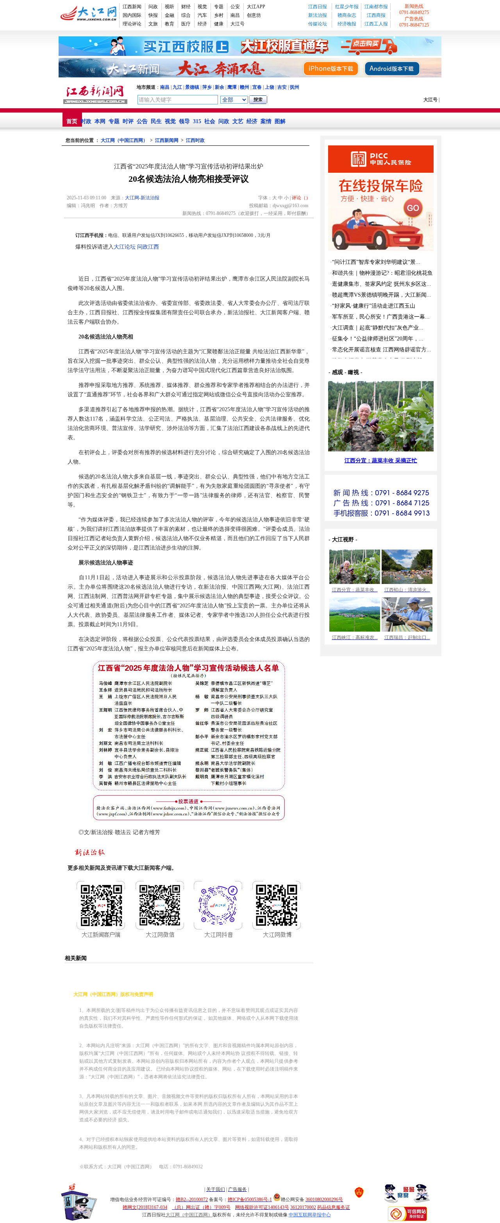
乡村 (218, 15)
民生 (156, 121)
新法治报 (317, 15)
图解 (280, 121)
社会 (209, 121)
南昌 (235, 15)
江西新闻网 (167, 140)
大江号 (237, 24)
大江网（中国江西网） (124, 140)
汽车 (202, 15)
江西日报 (317, 6)
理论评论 (132, 24)
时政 (85, 121)
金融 (169, 15)
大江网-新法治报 (142, 198)
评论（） (301, 198)
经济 (202, 24)
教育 (169, 24)
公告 (142, 121)
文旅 (153, 24)
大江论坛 (125, 247)
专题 (218, 6)
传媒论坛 (317, 24)
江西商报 (376, 15)
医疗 (186, 24)
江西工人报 (376, 24)
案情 (266, 121)
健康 (218, 24)
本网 (100, 121)
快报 (153, 15)
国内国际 (132, 15)
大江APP (256, 6)
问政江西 (148, 247)
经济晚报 (347, 24)
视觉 (202, 6)
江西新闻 (132, 6)
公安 (235, 6)
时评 (128, 121)
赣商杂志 (347, 15)
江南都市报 (376, 6)
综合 (186, 15)
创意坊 (254, 15)
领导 (184, 121)
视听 (169, 6)
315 (197, 121)
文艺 (237, 121)
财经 (186, 6)
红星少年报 (347, 6)
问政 (153, 6)
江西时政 (195, 140)
